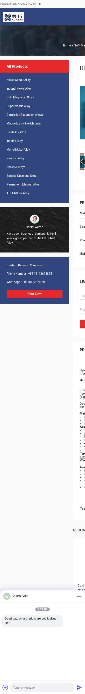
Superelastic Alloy (18, 106)
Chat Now (34, 294)
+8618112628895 (34, 282)
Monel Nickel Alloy (18, 149)
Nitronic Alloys (16, 167)
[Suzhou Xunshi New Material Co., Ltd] (13, 16)
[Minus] (79, 596)
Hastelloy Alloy (16, 132)
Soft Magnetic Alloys (20, 97)
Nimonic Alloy (15, 158)
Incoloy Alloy (15, 141)
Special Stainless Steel (22, 175)
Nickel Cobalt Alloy (19, 80)
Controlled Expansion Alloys (25, 114)
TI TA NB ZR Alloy (18, 193)
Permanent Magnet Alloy (23, 184)
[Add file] (5, 687)
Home (67, 45)
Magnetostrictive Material (24, 123)
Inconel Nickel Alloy (19, 88)
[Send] (79, 687)
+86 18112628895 (40, 273)
